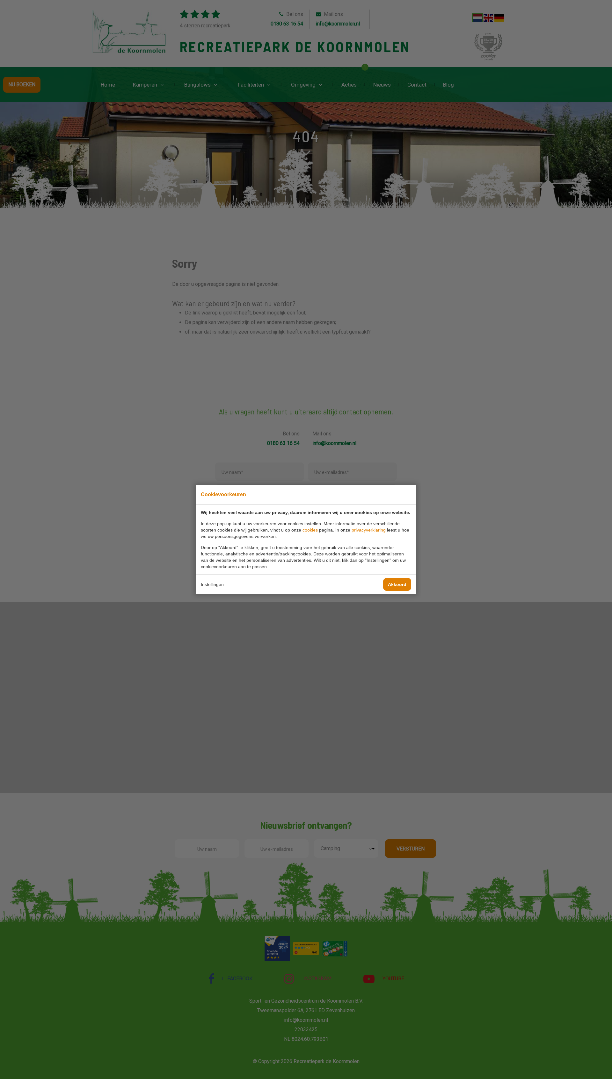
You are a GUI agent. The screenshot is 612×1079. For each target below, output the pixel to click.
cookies (310, 529)
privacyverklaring (369, 529)
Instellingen (212, 584)
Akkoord (397, 584)
